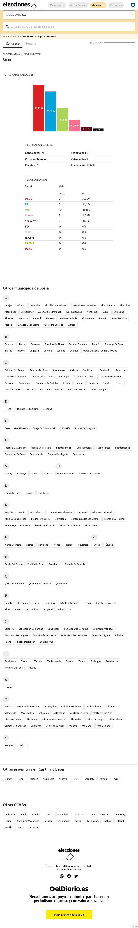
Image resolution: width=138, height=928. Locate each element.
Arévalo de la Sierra (28, 324)
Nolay (69, 544)
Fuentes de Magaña (58, 454)
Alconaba (35, 305)
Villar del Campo (95, 719)
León (21, 779)
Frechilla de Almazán (15, 447)
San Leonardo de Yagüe (76, 629)
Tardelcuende (54, 661)
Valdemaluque (93, 706)
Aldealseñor (27, 312)
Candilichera (89, 370)
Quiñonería (61, 583)
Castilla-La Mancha (101, 814)
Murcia (21, 827)
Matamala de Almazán (60, 512)
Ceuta (9, 821)
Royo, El (48, 609)
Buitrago (74, 350)
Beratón (96, 344)
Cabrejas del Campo (15, 370)
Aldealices (125, 305)
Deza (8, 409)
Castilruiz (9, 383)
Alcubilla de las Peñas (84, 305)
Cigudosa (93, 383)
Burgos (8, 779)
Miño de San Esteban (15, 519)
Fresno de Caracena (41, 447)
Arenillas (9, 324)
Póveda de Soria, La (75, 564)
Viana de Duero (13, 719)
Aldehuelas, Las (74, 312)
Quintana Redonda (14, 583)
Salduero (9, 629)
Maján (22, 512)
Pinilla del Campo (14, 564)
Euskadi (48, 821)
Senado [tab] (30, 43)
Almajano (119, 312)
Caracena (120, 370)
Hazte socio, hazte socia (69, 914)
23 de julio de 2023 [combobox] (16, 14)
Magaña (9, 512)
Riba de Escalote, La (106, 603)
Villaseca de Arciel (55, 726)
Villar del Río (115, 719)
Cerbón (66, 383)
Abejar (8, 305)
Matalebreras (37, 512)
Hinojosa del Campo (89, 473)
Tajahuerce (10, 661)
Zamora (103, 779)
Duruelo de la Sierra (27, 409)
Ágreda (71, 324)
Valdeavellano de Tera (28, 706)
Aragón (23, 814)
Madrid (120, 821)
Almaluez (9, 318)
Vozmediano (104, 726)
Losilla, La (43, 493)
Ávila (116, 779)
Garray (8, 473)
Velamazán (59, 713)
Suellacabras (46, 641)
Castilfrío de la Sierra (85, 376)
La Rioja (108, 821)
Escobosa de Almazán (16, 428)
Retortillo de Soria (69, 603)
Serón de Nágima (101, 635)
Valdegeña (50, 706)
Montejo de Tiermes (114, 519)
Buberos (61, 350)
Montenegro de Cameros (17, 525)
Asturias (36, 814)
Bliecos (21, 350)
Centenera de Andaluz (47, 383)
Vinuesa (73, 726)
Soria (8, 641)
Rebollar (9, 603)
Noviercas (83, 544)
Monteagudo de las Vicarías (85, 519)
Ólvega (109, 544)
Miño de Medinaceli (102, 512)
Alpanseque (88, 318)
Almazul (37, 318)
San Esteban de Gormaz (31, 629)
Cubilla (58, 389)
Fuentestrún (79, 454)
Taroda (69, 661)
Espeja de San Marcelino (45, 428)
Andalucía (10, 814)
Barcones (35, 344)
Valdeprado (10, 713)
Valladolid (90, 779)
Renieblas (50, 603)
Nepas (57, 544)
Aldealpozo (11, 312)
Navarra (34, 827)
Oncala (96, 544)
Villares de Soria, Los (15, 726)
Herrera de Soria (65, 473)
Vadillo (8, 706)
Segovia (63, 779)
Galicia (78, 821)
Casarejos (64, 376)
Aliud (105, 312)
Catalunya (121, 814)
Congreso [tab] (13, 43)
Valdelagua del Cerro (71, 706)
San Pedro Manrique (103, 629)
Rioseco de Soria (13, 609)
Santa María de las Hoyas (74, 635)
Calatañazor (59, 370)
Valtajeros (44, 713)
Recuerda (23, 603)
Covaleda (45, 389)
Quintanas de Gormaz (40, 583)
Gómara (48, 473)
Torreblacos (112, 661)
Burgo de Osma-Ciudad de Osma (100, 350)
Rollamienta (33, 609)
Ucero (9, 687)
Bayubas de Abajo (54, 344)
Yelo (22, 745)
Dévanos (47, 409)
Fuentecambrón (84, 447)
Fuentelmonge (122, 447)
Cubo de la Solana (76, 389)
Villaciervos (31, 719)
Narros (29, 544)
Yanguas (9, 745)
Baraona (9, 344)
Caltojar (74, 370)
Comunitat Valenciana (28, 821)
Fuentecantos (103, 447)
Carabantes (105, 370)
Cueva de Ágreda (99, 389)
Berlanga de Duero (114, 344)
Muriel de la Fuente (70, 525)
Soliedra (119, 635)
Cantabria (63, 814)
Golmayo (22, 473)
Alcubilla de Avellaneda (56, 305)
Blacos (8, 350)
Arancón (103, 318)
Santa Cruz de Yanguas (16, 635)
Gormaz (35, 473)
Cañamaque (25, 383)
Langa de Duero (13, 493)
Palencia (34, 779)
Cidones (79, 383)
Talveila (38, 661)
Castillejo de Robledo (111, 376)
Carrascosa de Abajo (15, 376)
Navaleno (43, 544)
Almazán (50, 318)
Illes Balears (93, 821)
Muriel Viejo (91, 525)
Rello (36, 603)
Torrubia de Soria (14, 667)
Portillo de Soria (35, 564)
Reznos (87, 603)
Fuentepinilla (36, 454)
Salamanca (48, 779)
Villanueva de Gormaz (53, 719)
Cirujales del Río (13, 389)
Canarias (49, 814)
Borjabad (34, 350)
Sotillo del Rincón (26, 641)
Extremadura (63, 821)
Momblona (60, 519)
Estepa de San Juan (85, 428)
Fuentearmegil (63, 447)
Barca (22, 344)
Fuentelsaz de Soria (15, 454)
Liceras (29, 493)
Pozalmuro (54, 564)
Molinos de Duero (40, 519)
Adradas (21, 305)
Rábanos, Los (64, 609)
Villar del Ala (76, 719)
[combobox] (72, 27)
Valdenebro (111, 706)
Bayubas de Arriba (78, 344)
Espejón (66, 428)
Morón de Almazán (45, 525)
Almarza (23, 318)
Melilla (8, 827)
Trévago (31, 667)
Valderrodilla (27, 713)
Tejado (82, 661)
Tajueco (25, 661)
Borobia (48, 350)
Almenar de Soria (68, 318)
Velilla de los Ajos (102, 713)
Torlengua (96, 661)
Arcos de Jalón (119, 318)
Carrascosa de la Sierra (42, 376)
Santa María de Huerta (44, 635)
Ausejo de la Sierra (53, 324)
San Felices (53, 629)
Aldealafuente (108, 305)
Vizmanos (87, 726)
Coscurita (30, 389)
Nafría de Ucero (13, 544)
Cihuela (106, 383)
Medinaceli (82, 512)
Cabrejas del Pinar (39, 370)
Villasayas (36, 726)
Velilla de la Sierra (79, 713)
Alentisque (92, 312)
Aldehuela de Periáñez (49, 312)
